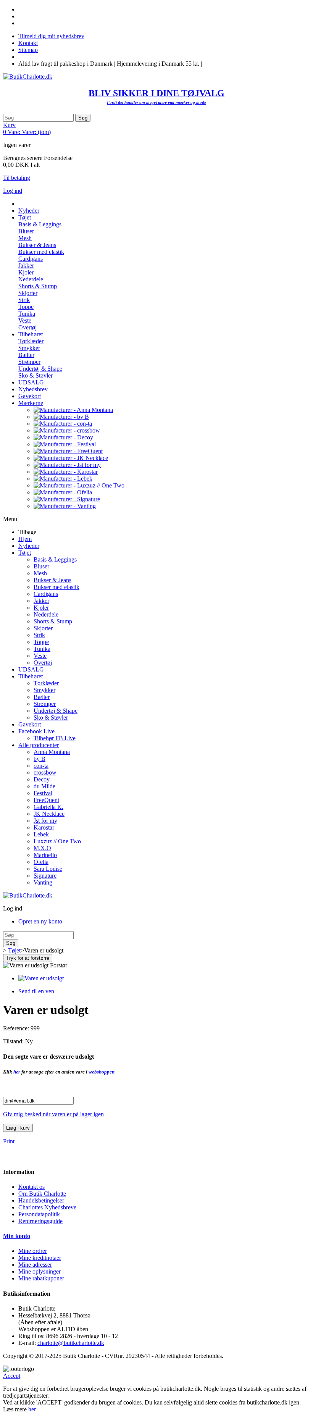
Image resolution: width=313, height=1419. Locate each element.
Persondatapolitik (39, 1214)
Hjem (25, 539)
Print (9, 1141)
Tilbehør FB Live (55, 738)
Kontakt (28, 43)
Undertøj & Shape (40, 368)
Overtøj (27, 327)
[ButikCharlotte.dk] (27, 76)
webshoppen (102, 1072)
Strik (24, 300)
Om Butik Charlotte (42, 1193)
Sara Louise (48, 868)
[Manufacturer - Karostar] (66, 471)
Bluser (26, 231)
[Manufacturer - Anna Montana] (73, 410)
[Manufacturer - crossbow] (67, 430)
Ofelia (41, 862)
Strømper (29, 361)
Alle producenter (38, 745)
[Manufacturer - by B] (61, 416)
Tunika (26, 313)
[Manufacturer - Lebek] (63, 478)
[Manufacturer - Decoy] (63, 437)
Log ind (12, 190)
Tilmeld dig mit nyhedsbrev (51, 36)
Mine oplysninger (39, 1271)
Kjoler (26, 272)
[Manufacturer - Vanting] (65, 506)
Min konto (16, 1236)
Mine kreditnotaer (39, 1257)
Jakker (26, 265)
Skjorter (27, 293)
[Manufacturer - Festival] (65, 444)
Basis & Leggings (39, 224)
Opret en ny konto (40, 921)
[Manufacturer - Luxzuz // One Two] (79, 485)
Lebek (41, 834)
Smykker (29, 348)
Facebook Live (36, 731)
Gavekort (29, 724)
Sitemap (28, 50)
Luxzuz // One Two (57, 841)
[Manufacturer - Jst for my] (67, 465)
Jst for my (45, 820)
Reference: (17, 1028)
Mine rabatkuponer (41, 1278)
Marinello (45, 855)
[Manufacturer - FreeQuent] (68, 451)
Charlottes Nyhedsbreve (47, 1207)
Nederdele (30, 279)
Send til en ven (36, 991)
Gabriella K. (48, 807)
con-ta (41, 765)
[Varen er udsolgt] (41, 978)
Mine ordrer (32, 1251)
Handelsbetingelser (41, 1200)
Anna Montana (52, 752)
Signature (45, 875)
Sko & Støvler (35, 375)
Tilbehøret (30, 676)
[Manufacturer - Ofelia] (63, 492)
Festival (43, 793)
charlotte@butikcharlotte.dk (70, 1343)
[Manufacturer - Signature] (67, 499)
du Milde (44, 786)
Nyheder (28, 545)
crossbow (45, 772)
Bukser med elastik (41, 252)
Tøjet (24, 552)
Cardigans (30, 258)
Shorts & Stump (37, 286)
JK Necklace (49, 813)
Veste (24, 320)
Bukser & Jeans (37, 245)
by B (39, 759)
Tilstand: (14, 1041)
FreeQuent (46, 800)
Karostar (44, 827)
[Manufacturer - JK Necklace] (71, 458)
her (16, 1072)
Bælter (26, 355)
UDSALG (31, 669)
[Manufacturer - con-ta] (63, 423)
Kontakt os (31, 1186)
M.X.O (42, 848)
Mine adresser (35, 1264)
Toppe (26, 306)
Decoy (42, 779)
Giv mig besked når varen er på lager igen (53, 1114)
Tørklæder (31, 341)
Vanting (43, 882)
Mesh (25, 238)
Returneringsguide (40, 1221)
